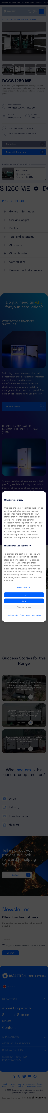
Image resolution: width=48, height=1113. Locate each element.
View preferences (24, 607)
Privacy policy (25, 615)
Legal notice (36, 615)
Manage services (23, 587)
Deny (24, 601)
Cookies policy (12, 615)
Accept (24, 595)
